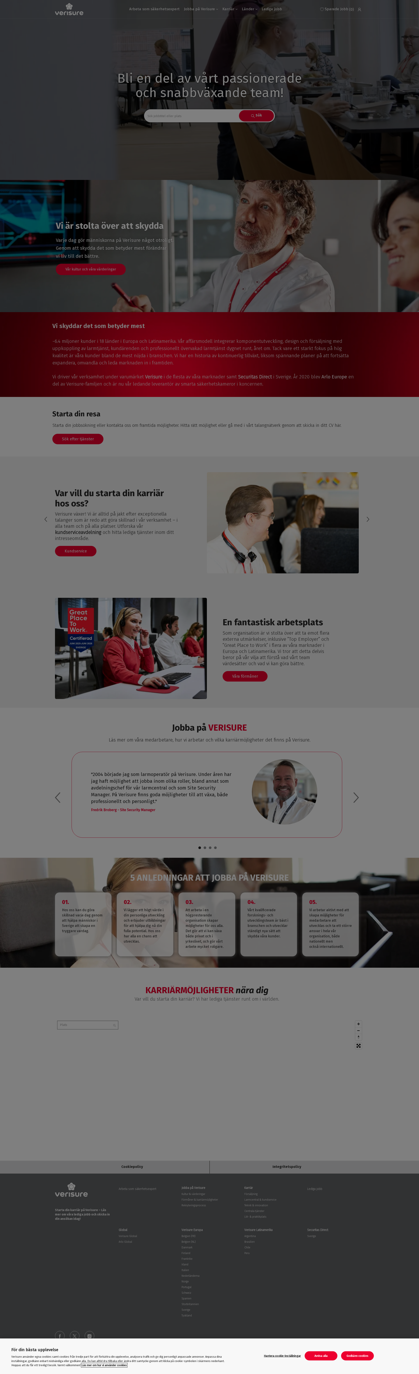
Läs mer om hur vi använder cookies (104, 1365)
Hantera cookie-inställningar (282, 1355)
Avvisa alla (321, 1355)
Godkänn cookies (357, 1355)
